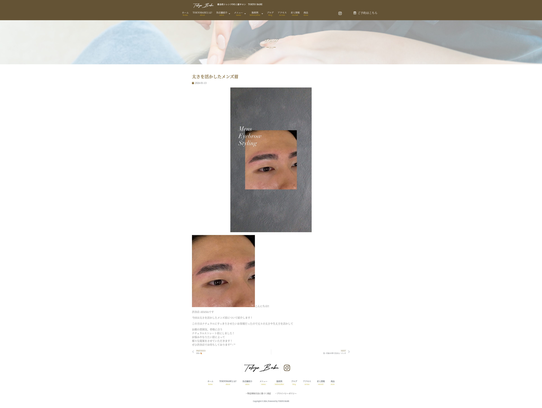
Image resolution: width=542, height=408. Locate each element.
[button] (223, 14)
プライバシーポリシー (287, 393)
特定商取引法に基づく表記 (259, 393)
